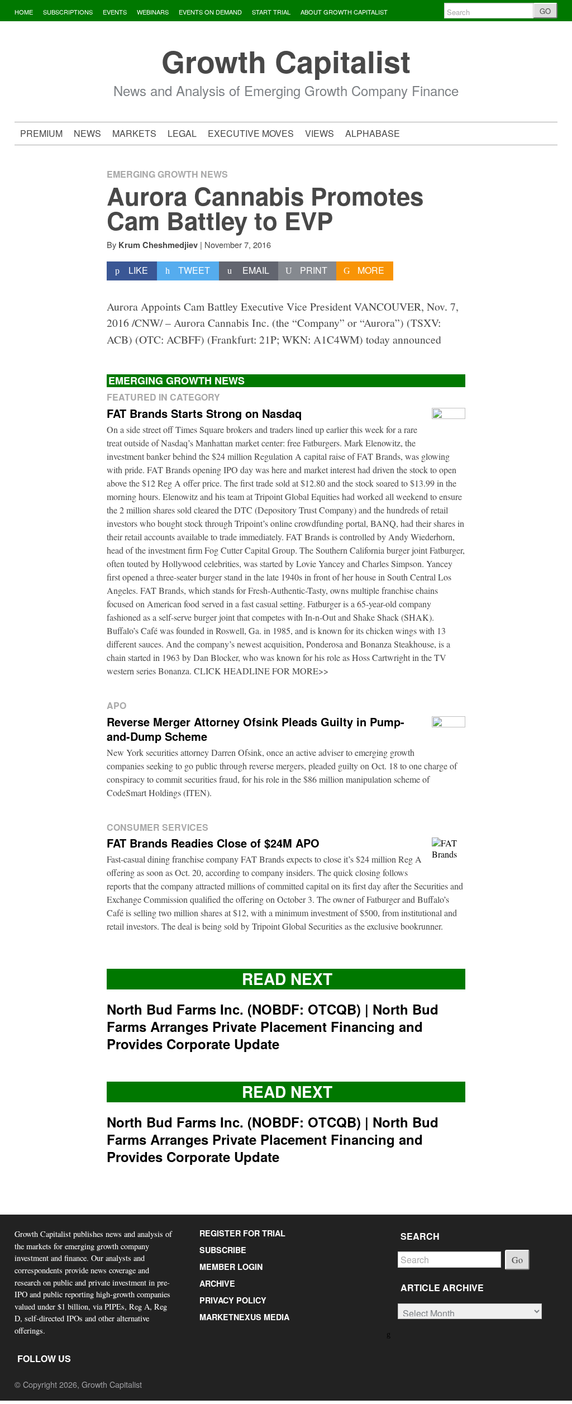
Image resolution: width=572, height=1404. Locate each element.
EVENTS (115, 11)
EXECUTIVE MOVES (251, 133)
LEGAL (182, 133)
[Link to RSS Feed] (389, 1333)
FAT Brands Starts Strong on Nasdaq (204, 413)
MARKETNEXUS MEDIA (244, 1316)
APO (116, 705)
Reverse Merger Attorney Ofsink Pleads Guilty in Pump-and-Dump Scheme (255, 728)
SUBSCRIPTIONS (68, 11)
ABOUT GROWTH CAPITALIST (344, 11)
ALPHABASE (372, 133)
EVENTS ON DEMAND (210, 11)
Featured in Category (163, 397)
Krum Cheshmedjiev (158, 244)
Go (517, 1259)
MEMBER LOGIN (231, 1266)
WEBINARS (153, 11)
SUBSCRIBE (222, 1249)
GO (545, 11)
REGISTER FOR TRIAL (242, 1233)
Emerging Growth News (167, 174)
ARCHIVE (217, 1283)
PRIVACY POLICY (232, 1300)
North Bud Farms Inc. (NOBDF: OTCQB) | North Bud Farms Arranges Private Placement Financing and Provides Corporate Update (272, 1026)
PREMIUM (41, 133)
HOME (24, 11)
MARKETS (134, 133)
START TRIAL (271, 11)
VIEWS (319, 133)
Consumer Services (157, 827)
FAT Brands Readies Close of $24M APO (213, 843)
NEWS (87, 133)
